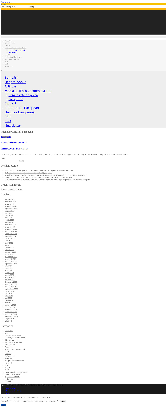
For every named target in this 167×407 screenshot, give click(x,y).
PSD (6, 62)
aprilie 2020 (9, 300)
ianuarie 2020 (10, 307)
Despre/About (10, 43)
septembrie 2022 (11, 236)
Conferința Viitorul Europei (15, 337)
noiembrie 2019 (11, 312)
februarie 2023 (10, 224)
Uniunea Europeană (12, 59)
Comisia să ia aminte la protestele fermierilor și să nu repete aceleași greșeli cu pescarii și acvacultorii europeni (47, 180)
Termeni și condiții (10, 389)
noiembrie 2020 (11, 284)
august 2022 (9, 238)
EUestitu (8, 354)
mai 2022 (8, 245)
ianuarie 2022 (10, 254)
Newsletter (9, 66)
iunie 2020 (9, 296)
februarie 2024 (10, 202)
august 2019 (9, 318)
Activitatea (9, 331)
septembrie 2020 (11, 289)
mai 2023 (8, 218)
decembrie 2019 (11, 309)
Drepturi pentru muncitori (15, 349)
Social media (6, 137)
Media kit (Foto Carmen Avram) (16, 48)
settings (63, 401)
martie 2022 (9, 250)
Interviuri (8, 363)
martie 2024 (9, 199)
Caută (3, 158)
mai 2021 (8, 270)
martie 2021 (9, 275)
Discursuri (9, 347)
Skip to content (6, 2)
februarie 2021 (10, 277)
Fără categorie (10, 356)
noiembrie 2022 (11, 231)
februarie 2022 (10, 252)
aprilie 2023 (9, 220)
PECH (7, 370)
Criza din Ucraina (11, 340)
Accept (4, 405)
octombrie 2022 (11, 234)
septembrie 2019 (11, 316)
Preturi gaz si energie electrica (16, 372)
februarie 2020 (10, 305)
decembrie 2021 (11, 257)
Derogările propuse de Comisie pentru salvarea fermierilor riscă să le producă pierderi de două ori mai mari (46, 175)
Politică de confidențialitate (13, 391)
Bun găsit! (8, 41)
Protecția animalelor (12, 374)
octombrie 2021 (11, 261)
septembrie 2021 (11, 263)
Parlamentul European (13, 57)
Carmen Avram (7, 148)
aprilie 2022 (9, 247)
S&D (6, 64)
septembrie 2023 (11, 208)
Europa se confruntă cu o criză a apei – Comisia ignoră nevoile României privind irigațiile (38, 177)
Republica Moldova (12, 377)
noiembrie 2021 (11, 259)
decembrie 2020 (11, 282)
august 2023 (9, 211)
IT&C (6, 365)
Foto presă (13, 52)
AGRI (6, 333)
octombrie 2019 (11, 314)
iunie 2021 (9, 268)
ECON (7, 351)
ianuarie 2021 (10, 280)
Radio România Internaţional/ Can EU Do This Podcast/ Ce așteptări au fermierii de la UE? (39, 170)
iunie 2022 (9, 243)
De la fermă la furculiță (13, 342)
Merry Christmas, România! (14, 142)
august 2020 (9, 291)
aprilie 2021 (9, 273)
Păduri (7, 367)
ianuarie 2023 (10, 227)
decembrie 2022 (11, 229)
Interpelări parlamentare (14, 360)
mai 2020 (8, 298)
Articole (7, 45)
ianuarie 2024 (10, 204)
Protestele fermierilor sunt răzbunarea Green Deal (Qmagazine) (29, 173)
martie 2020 (9, 302)
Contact (7, 55)
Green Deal (9, 358)
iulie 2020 (8, 293)
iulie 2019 (8, 321)
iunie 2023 (9, 215)
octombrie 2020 (11, 286)
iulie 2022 (8, 240)
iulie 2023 (8, 213)
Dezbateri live (10, 344)
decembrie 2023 (11, 206)
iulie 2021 (8, 266)
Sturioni (8, 381)
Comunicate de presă (17, 50)
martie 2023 (9, 222)
